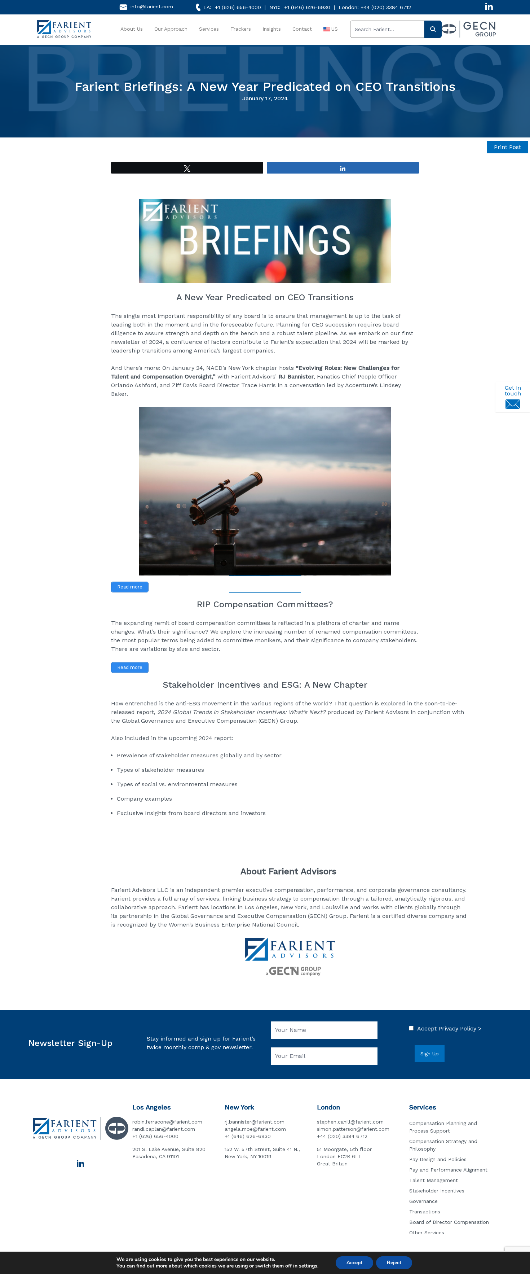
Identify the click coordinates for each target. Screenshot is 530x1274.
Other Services (426, 1232)
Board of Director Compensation (449, 1222)
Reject (394, 1262)
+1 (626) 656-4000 (238, 7)
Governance (423, 1201)
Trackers (240, 29)
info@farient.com (152, 6)
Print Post (507, 147)
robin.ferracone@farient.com (167, 1122)
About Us (131, 29)
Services (209, 29)
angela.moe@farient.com (255, 1129)
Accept (354, 1262)
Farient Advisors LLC (139, 889)
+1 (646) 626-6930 (307, 7)
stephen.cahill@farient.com (350, 1122)
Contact (302, 29)
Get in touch (513, 390)
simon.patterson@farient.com (353, 1129)
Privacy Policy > (460, 1028)
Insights (271, 29)
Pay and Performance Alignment (448, 1170)
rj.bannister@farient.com (254, 1122)
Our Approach (170, 29)
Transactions (424, 1211)
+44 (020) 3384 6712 (386, 7)
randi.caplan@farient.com (163, 1129)
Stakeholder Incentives (436, 1191)
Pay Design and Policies (438, 1159)
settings (308, 1266)
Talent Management (433, 1180)
